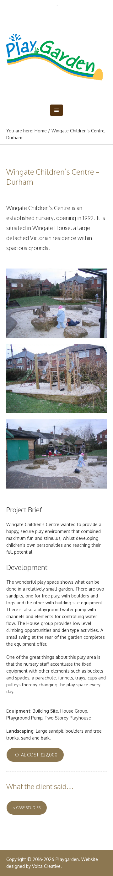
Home (41, 130)
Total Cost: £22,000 (35, 754)
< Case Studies (26, 807)
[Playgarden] (56, 57)
